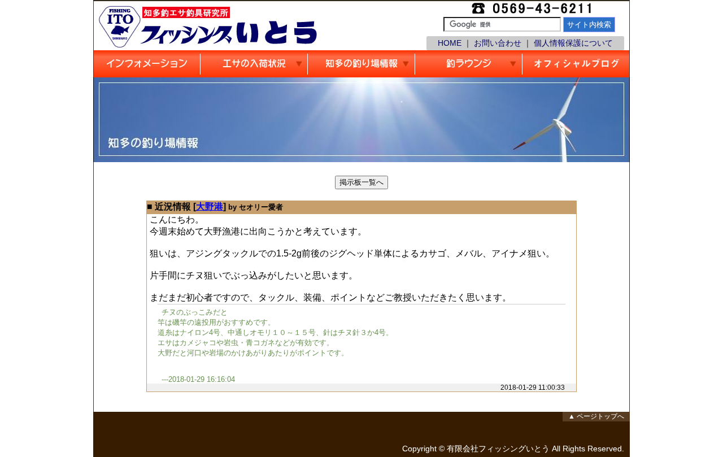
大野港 (209, 206)
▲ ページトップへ (596, 416)
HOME (449, 42)
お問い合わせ (497, 42)
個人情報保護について (573, 42)
